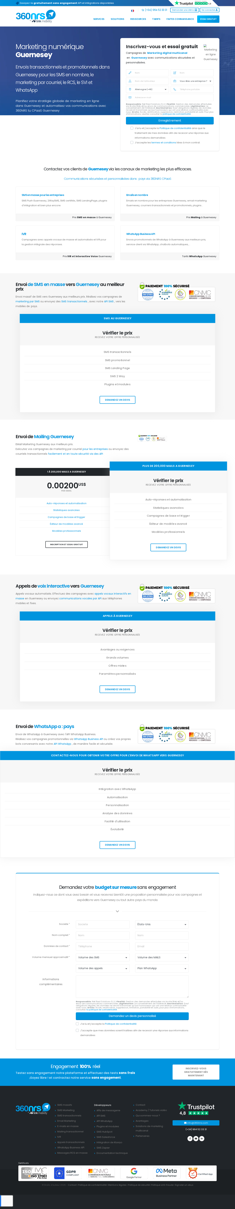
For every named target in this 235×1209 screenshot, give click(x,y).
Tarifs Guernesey (199, 256)
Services (98, 19)
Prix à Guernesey (92, 217)
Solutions (117, 19)
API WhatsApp (63, 744)
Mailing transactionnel (70, 1131)
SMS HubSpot (104, 1131)
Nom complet (60, 935)
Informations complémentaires (50, 981)
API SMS (109, 301)
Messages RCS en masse (72, 1152)
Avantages (142, 1120)
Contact (140, 1104)
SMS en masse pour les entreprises (43, 195)
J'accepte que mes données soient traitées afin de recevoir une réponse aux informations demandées (134, 1033)
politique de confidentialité (177, 114)
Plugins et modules (108, 1126)
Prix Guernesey (87, 256)
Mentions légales (117, 1184)
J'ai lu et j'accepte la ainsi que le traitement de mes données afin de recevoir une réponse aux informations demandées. (172, 133)
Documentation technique (112, 1153)
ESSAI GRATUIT (208, 19)
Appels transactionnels (71, 1142)
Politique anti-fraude (162, 1184)
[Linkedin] (201, 1138)
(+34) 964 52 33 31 (155, 10)
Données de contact (56, 946)
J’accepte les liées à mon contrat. (167, 142)
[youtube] (195, 1138)
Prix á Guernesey (201, 217)
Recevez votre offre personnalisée (117, 337)
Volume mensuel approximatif (50, 957)
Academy (141, 1110)
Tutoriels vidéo (158, 1110)
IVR (24, 234)
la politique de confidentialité (101, 1009)
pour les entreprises (96, 449)
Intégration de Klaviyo (109, 1142)
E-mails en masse (68, 1126)
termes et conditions (164, 142)
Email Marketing (66, 1120)
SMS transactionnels (74, 301)
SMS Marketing (66, 1110)
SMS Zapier (103, 1147)
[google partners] (134, 1173)
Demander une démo (183, 9)
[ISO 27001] (35, 1173)
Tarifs (156, 19)
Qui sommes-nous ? (148, 1115)
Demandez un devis (117, 399)
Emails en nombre (137, 195)
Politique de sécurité (139, 1184)
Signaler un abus (184, 1184)
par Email (66, 491)
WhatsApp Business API (140, 234)
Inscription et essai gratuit (66, 544)
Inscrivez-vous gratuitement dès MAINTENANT (196, 1072)
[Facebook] (190, 1138)
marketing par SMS (28, 301)
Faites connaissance (180, 19)
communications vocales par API (80, 598)
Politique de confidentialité (176, 128)
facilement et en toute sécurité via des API (75, 454)
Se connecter (209, 9)
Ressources (138, 19)
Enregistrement (169, 120)
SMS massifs (64, 1104)
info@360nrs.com (197, 1122)
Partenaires (142, 1136)
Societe (63, 924)
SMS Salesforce (106, 1137)
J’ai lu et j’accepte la (108, 1023)
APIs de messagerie (108, 1110)
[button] (132, 10)
